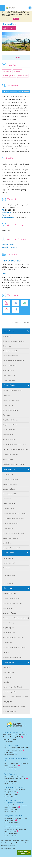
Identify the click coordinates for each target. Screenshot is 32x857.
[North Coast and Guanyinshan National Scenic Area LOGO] (11, 8)
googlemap (22, 737)
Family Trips (17, 71)
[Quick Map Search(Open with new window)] (6, 310)
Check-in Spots (23, 76)
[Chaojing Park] (16, 41)
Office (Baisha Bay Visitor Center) (14, 732)
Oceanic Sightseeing (9, 76)
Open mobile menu (2, 8)
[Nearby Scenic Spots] (6, 303)
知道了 (16, 18)
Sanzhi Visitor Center (11, 745)
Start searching (30, 8)
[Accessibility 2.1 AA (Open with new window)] (24, 852)
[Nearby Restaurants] (15, 303)
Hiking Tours (7, 71)
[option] (16, 41)
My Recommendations (4, 28)
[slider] (26, 91)
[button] (16, 57)
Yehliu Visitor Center (11, 774)
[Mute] (23, 92)
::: (2, 331)
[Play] (4, 92)
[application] (16, 91)
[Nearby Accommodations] (24, 303)
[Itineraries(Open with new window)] (15, 310)
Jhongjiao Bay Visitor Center (13, 816)
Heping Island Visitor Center (13, 787)
